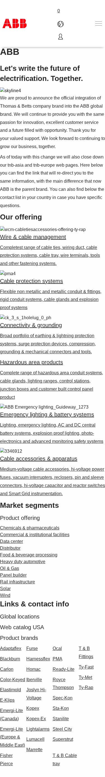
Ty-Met (85, 677)
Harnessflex (38, 658)
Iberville (34, 679)
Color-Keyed (12, 679)
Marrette (34, 749)
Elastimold (10, 689)
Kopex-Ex (36, 718)
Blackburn (10, 658)
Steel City (62, 729)
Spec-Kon (63, 698)
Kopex (32, 708)
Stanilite (61, 718)
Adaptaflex (10, 648)
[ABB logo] (14, 23)
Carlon (6, 669)
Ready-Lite (63, 669)
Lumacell (35, 739)
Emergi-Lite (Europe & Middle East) (12, 737)
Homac (33, 669)
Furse (32, 648)
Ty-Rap (86, 687)
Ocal (57, 648)
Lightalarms (38, 729)
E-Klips (7, 700)
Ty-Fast (86, 667)
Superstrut (63, 739)
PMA (57, 658)
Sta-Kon (61, 708)
